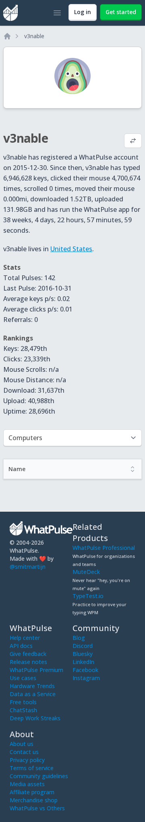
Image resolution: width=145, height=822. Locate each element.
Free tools (23, 702)
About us (21, 744)
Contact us (24, 752)
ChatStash (23, 710)
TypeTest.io (88, 596)
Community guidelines (39, 776)
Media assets (27, 784)
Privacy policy (27, 760)
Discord (82, 646)
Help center (25, 638)
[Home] (7, 36)
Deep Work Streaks (35, 718)
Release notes (28, 662)
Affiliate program (32, 792)
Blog (78, 638)
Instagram (86, 678)
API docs (21, 646)
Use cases (23, 678)
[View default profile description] (133, 141)
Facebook (85, 670)
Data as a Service (33, 694)
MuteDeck (86, 572)
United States (71, 248)
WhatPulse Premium (36, 670)
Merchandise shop (34, 800)
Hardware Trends (32, 686)
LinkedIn (83, 662)
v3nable (34, 36)
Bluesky (82, 654)
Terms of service (32, 768)
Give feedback (28, 654)
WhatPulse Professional (103, 547)
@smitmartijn (28, 566)
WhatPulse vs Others (37, 808)
